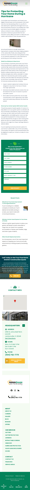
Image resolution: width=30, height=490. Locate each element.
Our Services (10, 430)
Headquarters (12, 325)
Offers (7, 424)
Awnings (8, 438)
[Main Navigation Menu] (26, 3)
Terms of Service (20, 476)
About (7, 409)
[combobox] (15, 175)
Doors (7, 451)
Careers (8, 414)
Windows (8, 443)
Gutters (8, 432)
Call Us (16, 276)
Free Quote (19, 487)
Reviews (8, 422)
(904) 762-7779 (12, 355)
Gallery (7, 416)
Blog (7, 419)
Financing (8, 462)
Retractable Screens (12, 440)
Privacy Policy (9, 476)
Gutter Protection (12, 435)
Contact (9, 457)
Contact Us (9, 459)
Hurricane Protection (13, 446)
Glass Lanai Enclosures (13, 448)
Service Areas (10, 464)
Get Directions (10, 338)
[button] (15, 301)
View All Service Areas (16, 360)
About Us (8, 411)
